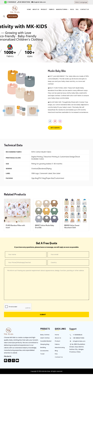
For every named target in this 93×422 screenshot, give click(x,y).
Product (44, 9)
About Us (36, 9)
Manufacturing (61, 9)
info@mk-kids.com (39, 2)
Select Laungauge (81, 2)
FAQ (77, 9)
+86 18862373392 (24, 2)
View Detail (17, 212)
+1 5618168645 (11, 2)
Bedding (43, 347)
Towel (42, 354)
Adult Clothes (45, 338)
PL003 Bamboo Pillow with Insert (15, 226)
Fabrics (51, 9)
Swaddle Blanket (45, 341)
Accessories (44, 351)
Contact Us (84, 9)
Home (29, 9)
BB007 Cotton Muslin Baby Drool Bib (44, 226)
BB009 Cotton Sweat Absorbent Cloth (71, 226)
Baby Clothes (44, 335)
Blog (72, 9)
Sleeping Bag (44, 344)
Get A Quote (12, 16)
